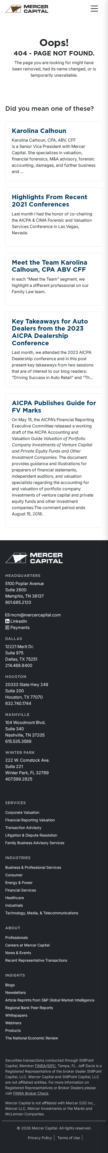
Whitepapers (16, 1015)
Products (13, 1030)
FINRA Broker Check (30, 1093)
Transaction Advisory (23, 827)
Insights (15, 975)
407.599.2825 (18, 779)
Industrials (14, 905)
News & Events (18, 952)
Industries (18, 858)
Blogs (10, 985)
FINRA (40, 1065)
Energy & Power (19, 882)
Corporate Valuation (22, 812)
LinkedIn (18, 621)
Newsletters (15, 992)
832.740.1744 (18, 703)
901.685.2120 (18, 602)
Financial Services (20, 890)
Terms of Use (68, 1137)
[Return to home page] (26, 9)
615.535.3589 (18, 741)
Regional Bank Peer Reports (29, 1007)
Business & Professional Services (33, 867)
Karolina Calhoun (39, 131)
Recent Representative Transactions (36, 960)
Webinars (13, 1023)
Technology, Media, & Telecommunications (41, 913)
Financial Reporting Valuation (30, 820)
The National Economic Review (31, 1038)
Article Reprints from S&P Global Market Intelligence (49, 1000)
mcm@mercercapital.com (35, 614)
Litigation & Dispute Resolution (31, 835)
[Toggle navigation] (94, 9)
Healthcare (14, 897)
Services (15, 803)
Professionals (16, 937)
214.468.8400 (18, 665)
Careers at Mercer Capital (27, 945)
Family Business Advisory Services (34, 842)
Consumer (14, 875)
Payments (20, 627)
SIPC (51, 1065)
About (12, 928)
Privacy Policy (40, 1137)
